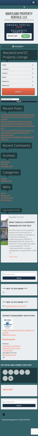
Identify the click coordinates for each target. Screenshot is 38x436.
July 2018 (4, 164)
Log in (19, 27)
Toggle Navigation (33, 2)
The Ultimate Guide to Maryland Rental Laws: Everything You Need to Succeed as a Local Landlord (18, 117)
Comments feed (7, 198)
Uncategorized (6, 181)
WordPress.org (6, 200)
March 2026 (5, 162)
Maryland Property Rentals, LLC (19, 15)
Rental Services (9, 339)
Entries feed (5, 195)
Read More (13, 257)
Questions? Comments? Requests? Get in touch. (11, 347)
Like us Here (8, 389)
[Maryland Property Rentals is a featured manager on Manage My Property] (8, 328)
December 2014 (7, 166)
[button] (19, 415)
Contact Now (7, 350)
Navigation (19, 46)
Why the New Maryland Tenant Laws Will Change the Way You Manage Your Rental (17, 122)
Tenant (3, 179)
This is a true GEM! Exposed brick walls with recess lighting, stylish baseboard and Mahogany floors (17, 132)
